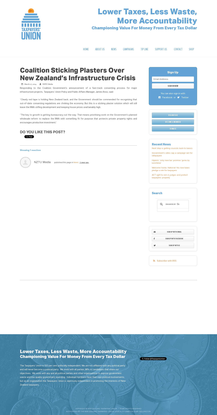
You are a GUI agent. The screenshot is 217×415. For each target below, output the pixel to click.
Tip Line (144, 49)
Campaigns (128, 49)
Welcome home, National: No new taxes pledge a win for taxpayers (171, 169)
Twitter (185, 97)
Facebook (167, 97)
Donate (173, 128)
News (113, 49)
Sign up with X (174, 245)
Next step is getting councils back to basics (172, 148)
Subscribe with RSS (166, 260)
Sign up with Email (174, 232)
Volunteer (173, 115)
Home (86, 49)
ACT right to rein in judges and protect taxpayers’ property (170, 176)
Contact (178, 49)
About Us (100, 49)
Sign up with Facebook (174, 238)
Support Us (161, 49)
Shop (191, 49)
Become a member (173, 122)
